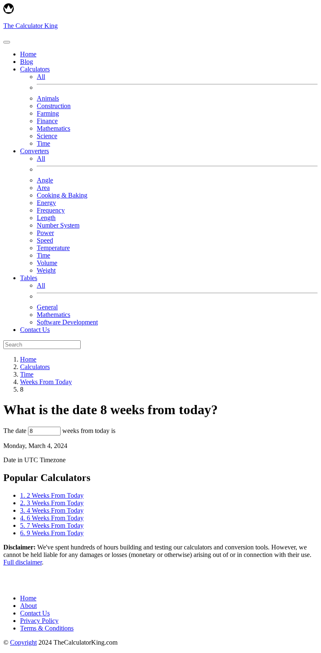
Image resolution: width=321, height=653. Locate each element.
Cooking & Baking (62, 195)
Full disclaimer (22, 562)
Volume (47, 262)
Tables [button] (28, 277)
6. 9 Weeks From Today (52, 533)
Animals (48, 98)
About (28, 605)
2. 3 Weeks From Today (52, 502)
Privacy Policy (39, 620)
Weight (46, 270)
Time (43, 143)
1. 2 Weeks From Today (52, 495)
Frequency (51, 210)
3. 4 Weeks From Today (52, 510)
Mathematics (53, 128)
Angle (45, 180)
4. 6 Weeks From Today (52, 517)
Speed (45, 240)
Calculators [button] (35, 69)
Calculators (35, 366)
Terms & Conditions (47, 628)
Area (43, 187)
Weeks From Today (46, 381)
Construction (54, 105)
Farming (48, 113)
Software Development (67, 322)
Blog (26, 61)
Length (46, 217)
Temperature (53, 247)
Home (28, 54)
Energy (46, 202)
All (41, 76)
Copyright (23, 642)
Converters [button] (34, 150)
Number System (58, 225)
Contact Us (35, 329)
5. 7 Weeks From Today (52, 525)
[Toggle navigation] (6, 42)
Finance (47, 120)
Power (45, 232)
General (47, 307)
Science (47, 135)
